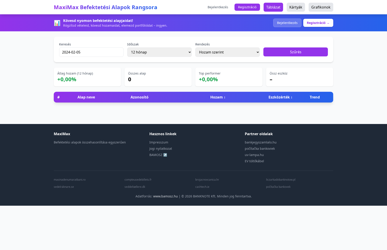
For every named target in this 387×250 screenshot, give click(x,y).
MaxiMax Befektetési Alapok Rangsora (105, 7)
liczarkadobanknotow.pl (280, 180)
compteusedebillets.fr (138, 180)
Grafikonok (321, 7)
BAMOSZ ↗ (158, 155)
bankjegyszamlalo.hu (261, 142)
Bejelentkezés (218, 7)
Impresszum (158, 142)
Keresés (65, 44)
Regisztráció (247, 7)
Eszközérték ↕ (280, 97)
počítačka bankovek (278, 187)
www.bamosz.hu (165, 196)
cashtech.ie (202, 187)
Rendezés (202, 44)
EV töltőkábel (254, 161)
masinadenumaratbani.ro (70, 180)
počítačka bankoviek (260, 148)
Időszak (133, 44)
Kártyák (295, 7)
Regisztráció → (318, 23)
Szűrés (295, 51)
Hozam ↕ (218, 97)
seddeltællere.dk (135, 187)
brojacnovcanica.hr (207, 180)
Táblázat (273, 7)
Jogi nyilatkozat (160, 148)
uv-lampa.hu (254, 155)
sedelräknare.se (64, 187)
